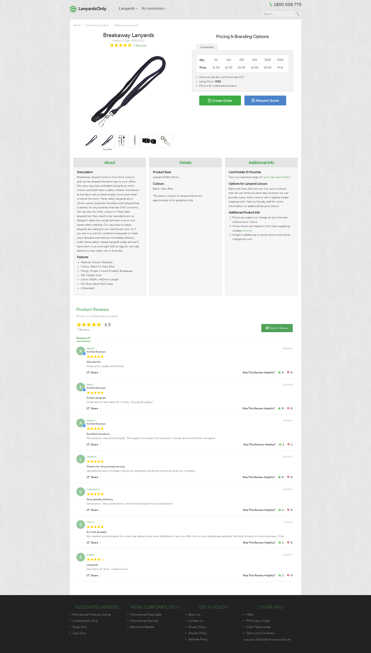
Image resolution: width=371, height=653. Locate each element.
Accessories (152, 8)
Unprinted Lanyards (97, 25)
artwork (247, 230)
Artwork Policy (197, 633)
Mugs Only (79, 627)
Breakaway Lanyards (126, 25)
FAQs (250, 614)
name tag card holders (276, 177)
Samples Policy (198, 639)
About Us (194, 614)
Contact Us (195, 620)
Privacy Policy (197, 627)
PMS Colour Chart (258, 620)
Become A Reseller (142, 627)
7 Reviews (140, 45)
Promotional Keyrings (144, 620)
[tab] (83, 339)
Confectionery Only (85, 620)
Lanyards (127, 8)
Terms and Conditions (260, 633)
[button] (277, 328)
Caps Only (79, 633)
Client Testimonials (258, 627)
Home (77, 25)
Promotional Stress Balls (146, 614)
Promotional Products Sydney (91, 614)
